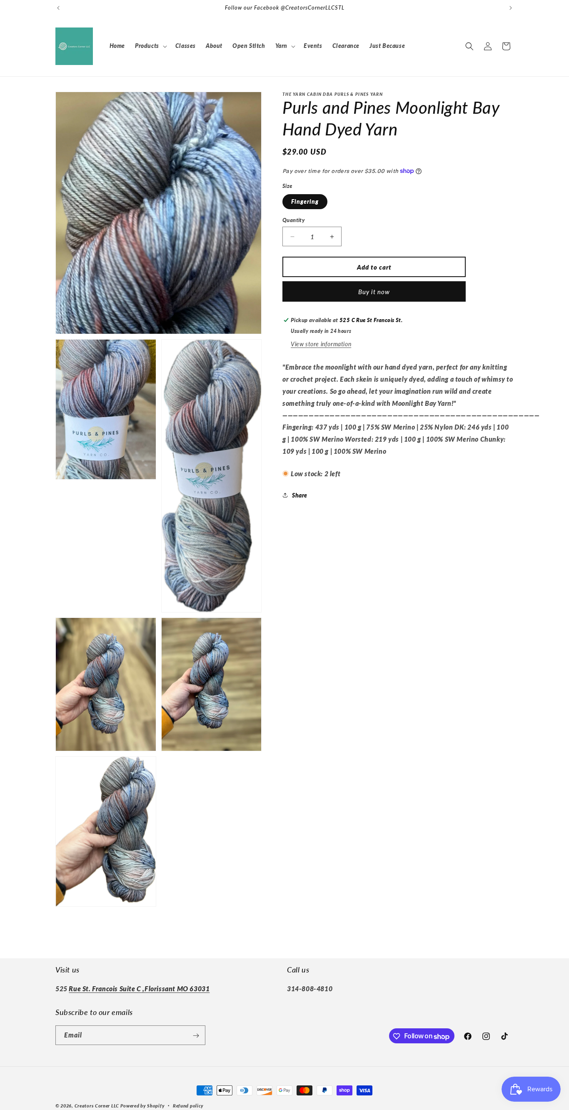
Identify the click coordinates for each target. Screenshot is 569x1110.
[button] (150, 46)
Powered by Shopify (142, 1105)
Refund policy (188, 1105)
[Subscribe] (196, 1035)
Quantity (293, 220)
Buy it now (374, 291)
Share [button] (299, 495)
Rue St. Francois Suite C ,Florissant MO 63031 (139, 989)
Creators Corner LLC (97, 1105)
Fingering (305, 201)
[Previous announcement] (58, 8)
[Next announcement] (511, 8)
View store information (321, 344)
